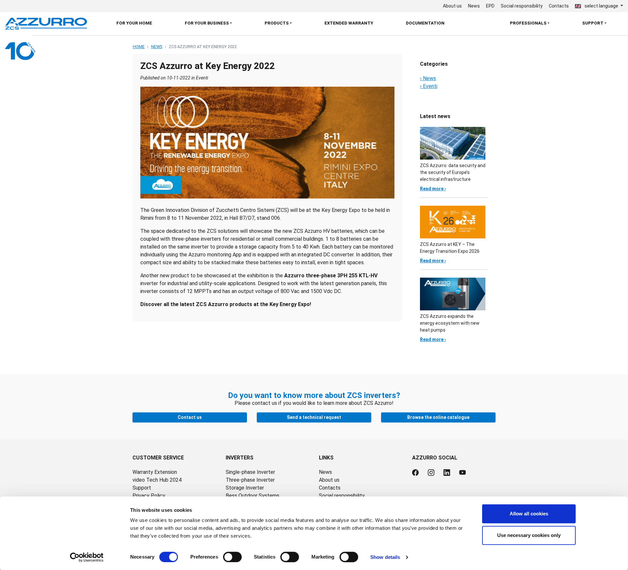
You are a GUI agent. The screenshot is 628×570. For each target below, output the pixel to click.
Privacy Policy (148, 495)
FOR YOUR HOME (134, 23)
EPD (490, 6)
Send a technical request (314, 417)
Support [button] (592, 23)
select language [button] (601, 6)
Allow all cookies (529, 513)
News (474, 6)
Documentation (425, 23)
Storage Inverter (245, 488)
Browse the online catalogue (438, 417)
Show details (385, 557)
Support (141, 488)
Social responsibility (522, 6)
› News (428, 78)
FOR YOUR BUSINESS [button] (207, 23)
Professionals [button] (528, 23)
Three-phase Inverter (250, 480)
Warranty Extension (154, 472)
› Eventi (428, 86)
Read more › (433, 188)
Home (139, 46)
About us (452, 6)
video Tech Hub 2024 (157, 480)
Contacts (559, 6)
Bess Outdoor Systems (252, 495)
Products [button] (277, 23)
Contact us (190, 417)
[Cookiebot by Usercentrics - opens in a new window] (86, 557)
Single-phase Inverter (250, 472)
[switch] (232, 557)
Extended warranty (348, 23)
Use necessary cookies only (529, 535)
